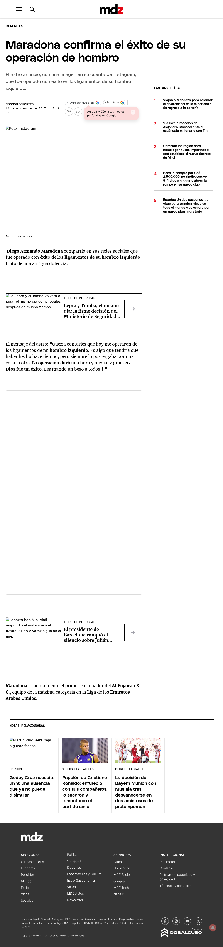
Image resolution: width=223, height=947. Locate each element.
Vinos (25, 894)
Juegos (119, 881)
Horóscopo (121, 868)
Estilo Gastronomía (81, 881)
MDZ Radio (121, 875)
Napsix (118, 894)
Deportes (14, 26)
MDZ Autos (75, 893)
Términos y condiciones (177, 886)
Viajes (71, 887)
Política (72, 855)
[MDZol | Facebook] (165, 921)
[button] (19, 9)
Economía (28, 868)
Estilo (25, 888)
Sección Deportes (20, 104)
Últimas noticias (32, 862)
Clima (117, 862)
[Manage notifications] (212, 927)
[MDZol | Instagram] (176, 921)
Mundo (26, 881)
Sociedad (74, 861)
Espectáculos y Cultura (84, 874)
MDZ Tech (121, 888)
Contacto (166, 868)
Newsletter (75, 900)
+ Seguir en (112, 102)
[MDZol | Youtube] (187, 921)
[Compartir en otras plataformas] (78, 111)
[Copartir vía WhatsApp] (69, 111)
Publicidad (167, 862)
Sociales (27, 901)
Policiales (28, 875)
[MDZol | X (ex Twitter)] (198, 921)
